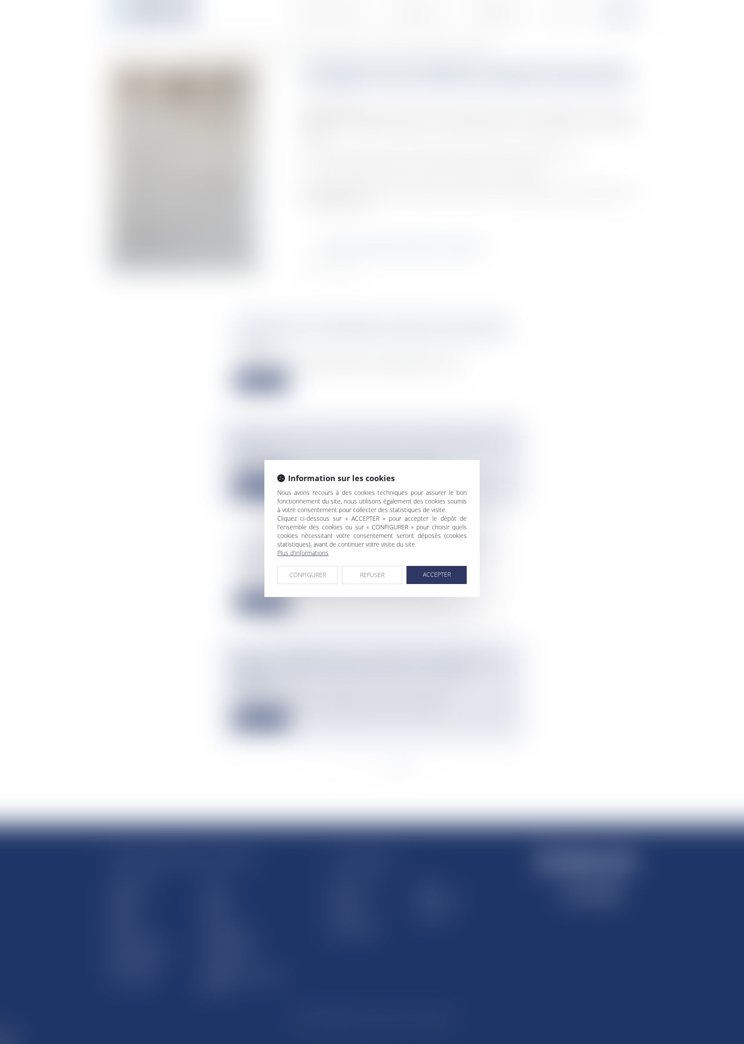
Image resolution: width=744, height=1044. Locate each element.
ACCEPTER (437, 574)
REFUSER (372, 575)
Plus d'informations (303, 553)
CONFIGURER (307, 575)
